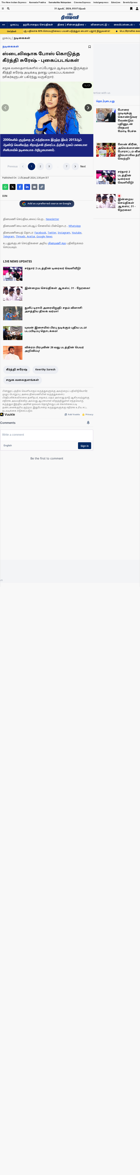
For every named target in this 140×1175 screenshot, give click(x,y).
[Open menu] (3, 8)
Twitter (52, 232)
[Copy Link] (42, 187)
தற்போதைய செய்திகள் (38, 25)
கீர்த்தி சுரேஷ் (16, 369)
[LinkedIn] (27, 187)
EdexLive (115, 2)
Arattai (31, 236)
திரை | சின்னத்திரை (70, 25)
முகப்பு (14, 25)
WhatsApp (75, 226)
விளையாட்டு (99, 25)
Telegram (8, 236)
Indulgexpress (100, 2)
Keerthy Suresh (45, 369)
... (58, 166)
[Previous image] (5, 107)
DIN (4, 196)
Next (83, 166)
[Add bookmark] (89, 46)
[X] (12, 187)
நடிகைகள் (10, 46)
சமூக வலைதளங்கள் (22, 380)
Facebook (40, 232)
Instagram (64, 232)
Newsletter (52, 219)
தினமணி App (57, 243)
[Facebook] (20, 187)
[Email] (34, 187)
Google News (44, 236)
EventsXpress (130, 2)
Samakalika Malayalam (59, 2)
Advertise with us (99, 93)
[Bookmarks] (131, 9)
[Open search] (8, 8)
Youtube (76, 232)
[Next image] (88, 107)
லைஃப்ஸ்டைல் (123, 25)
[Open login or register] (137, 9)
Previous (13, 166)
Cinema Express (82, 2)
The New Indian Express (13, 2)
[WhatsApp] (5, 187)
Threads (20, 236)
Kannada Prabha (37, 2)
